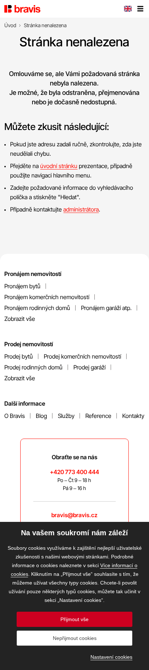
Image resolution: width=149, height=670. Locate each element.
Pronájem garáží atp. (106, 307)
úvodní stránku (58, 165)
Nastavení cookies (111, 657)
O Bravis (14, 415)
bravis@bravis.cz (74, 515)
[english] (128, 9)
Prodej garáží (89, 367)
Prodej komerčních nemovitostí (82, 356)
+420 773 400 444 (74, 472)
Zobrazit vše (19, 318)
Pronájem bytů (22, 286)
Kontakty (133, 415)
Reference (98, 415)
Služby (66, 415)
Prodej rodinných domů (33, 367)
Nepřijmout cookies (75, 638)
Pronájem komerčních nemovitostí (46, 297)
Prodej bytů (18, 356)
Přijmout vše (74, 619)
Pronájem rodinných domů (37, 307)
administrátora (81, 209)
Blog (41, 415)
